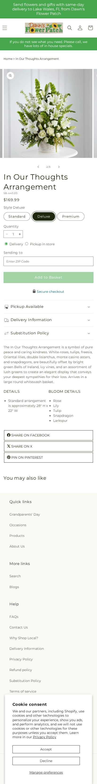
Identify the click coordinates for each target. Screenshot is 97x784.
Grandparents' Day (24, 514)
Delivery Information (26, 648)
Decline (46, 761)
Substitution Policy (25, 681)
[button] (70, 28)
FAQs (13, 617)
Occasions (17, 525)
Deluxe (43, 216)
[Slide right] (59, 167)
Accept (46, 749)
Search (15, 576)
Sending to (20, 252)
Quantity (11, 226)
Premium (71, 216)
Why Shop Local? (23, 638)
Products (16, 536)
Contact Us (18, 627)
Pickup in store (42, 244)
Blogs (14, 587)
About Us (17, 546)
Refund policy (20, 670)
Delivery (16, 244)
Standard (16, 216)
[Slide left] (38, 167)
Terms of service (22, 691)
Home (8, 58)
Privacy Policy (44, 737)
